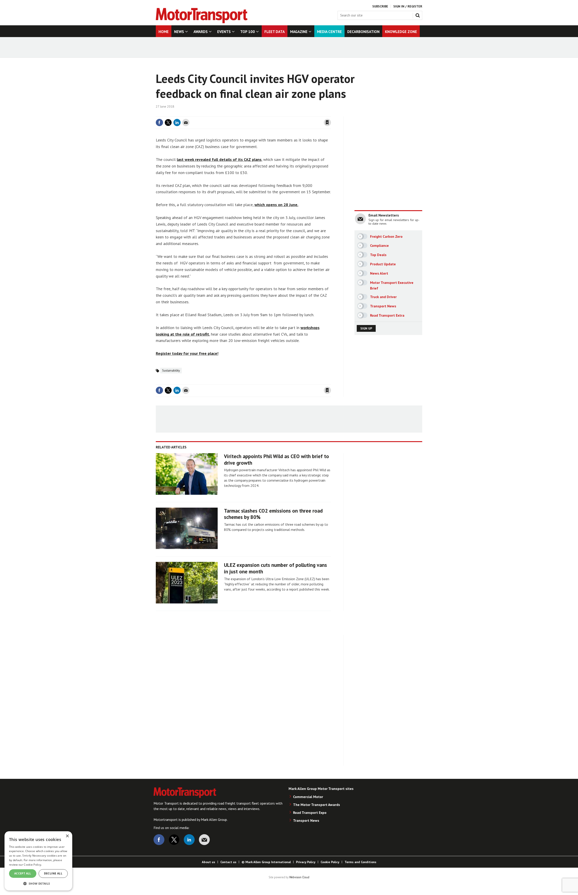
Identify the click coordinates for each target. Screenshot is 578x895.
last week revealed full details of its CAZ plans (219, 159)
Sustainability (171, 370)
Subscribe (380, 6)
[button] (38, 883)
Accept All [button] (22, 873)
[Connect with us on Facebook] (159, 839)
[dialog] (38, 860)
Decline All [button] (53, 873)
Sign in (274, 114)
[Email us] (204, 839)
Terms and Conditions (360, 862)
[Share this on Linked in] (177, 122)
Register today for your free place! (187, 353)
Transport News (306, 820)
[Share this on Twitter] (168, 122)
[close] (330, 114)
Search (418, 14)
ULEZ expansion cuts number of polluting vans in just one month (275, 568)
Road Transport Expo (309, 812)
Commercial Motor (308, 796)
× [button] (67, 836)
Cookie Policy (330, 862)
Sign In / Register (407, 6)
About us (208, 862)
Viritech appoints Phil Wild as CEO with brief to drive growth (276, 459)
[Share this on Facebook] (159, 122)
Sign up (366, 328)
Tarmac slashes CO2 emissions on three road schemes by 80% (273, 514)
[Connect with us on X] (174, 839)
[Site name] (201, 22)
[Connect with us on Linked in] (189, 839)
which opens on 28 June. (276, 204)
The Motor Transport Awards (316, 804)
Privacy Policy (305, 862)
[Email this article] (185, 122)
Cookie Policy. (33, 865)
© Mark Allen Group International (266, 862)
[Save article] (327, 122)
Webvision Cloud (299, 877)
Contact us (228, 862)
